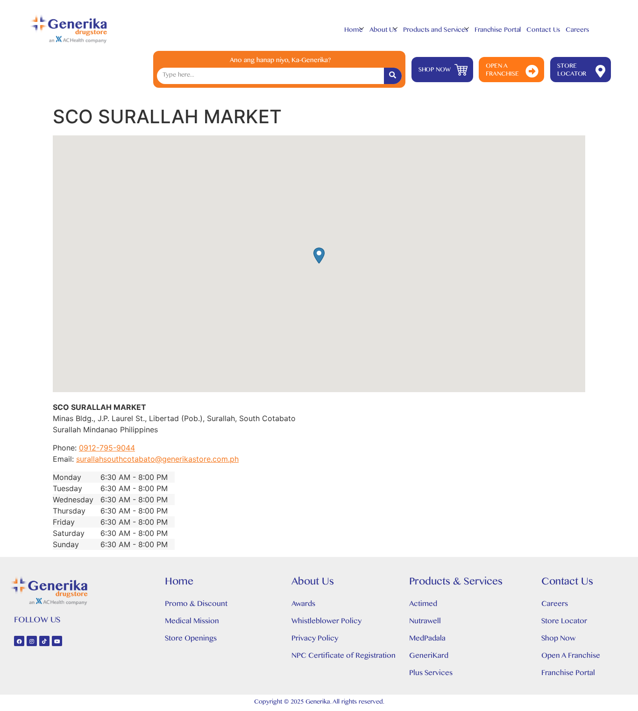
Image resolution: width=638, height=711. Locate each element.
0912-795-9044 (107, 447)
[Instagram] (32, 641)
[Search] (393, 76)
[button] (319, 255)
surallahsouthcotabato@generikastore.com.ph (157, 459)
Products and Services (435, 31)
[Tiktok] (44, 641)
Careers (577, 31)
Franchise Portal (498, 31)
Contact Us (543, 31)
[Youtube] (57, 641)
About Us (383, 31)
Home (353, 31)
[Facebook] (19, 641)
